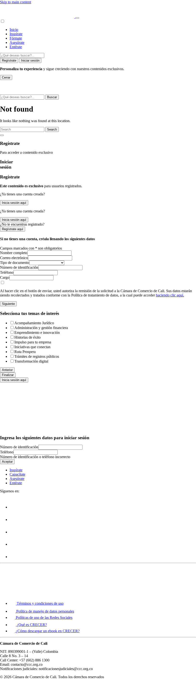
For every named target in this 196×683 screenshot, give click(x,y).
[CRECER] (37, 17)
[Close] (2, 135)
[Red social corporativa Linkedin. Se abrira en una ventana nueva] (15, 557)
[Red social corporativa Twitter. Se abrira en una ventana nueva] (15, 520)
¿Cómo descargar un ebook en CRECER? (47, 631)
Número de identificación (19, 267)
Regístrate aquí (12, 229)
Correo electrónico (14, 258)
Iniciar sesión (30, 60)
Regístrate (9, 60)
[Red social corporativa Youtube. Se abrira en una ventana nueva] (15, 532)
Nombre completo (13, 253)
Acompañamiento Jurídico (34, 323)
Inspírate (16, 34)
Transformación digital (31, 361)
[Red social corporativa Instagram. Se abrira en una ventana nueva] (15, 544)
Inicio (14, 30)
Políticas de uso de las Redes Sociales (43, 617)
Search (52, 129)
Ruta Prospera (25, 352)
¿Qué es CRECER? (31, 625)
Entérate (16, 47)
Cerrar (6, 77)
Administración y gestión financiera (41, 328)
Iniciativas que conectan (32, 347)
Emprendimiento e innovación (37, 332)
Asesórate (17, 42)
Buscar (52, 97)
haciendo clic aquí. (170, 295)
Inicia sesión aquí (14, 203)
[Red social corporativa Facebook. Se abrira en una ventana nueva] (15, 507)
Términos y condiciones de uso (40, 603)
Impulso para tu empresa (32, 342)
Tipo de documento (14, 263)
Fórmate (16, 38)
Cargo (4, 277)
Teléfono (6, 272)
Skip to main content (15, 2)
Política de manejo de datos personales (44, 611)
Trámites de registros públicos (36, 356)
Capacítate (17, 474)
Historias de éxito (27, 337)
